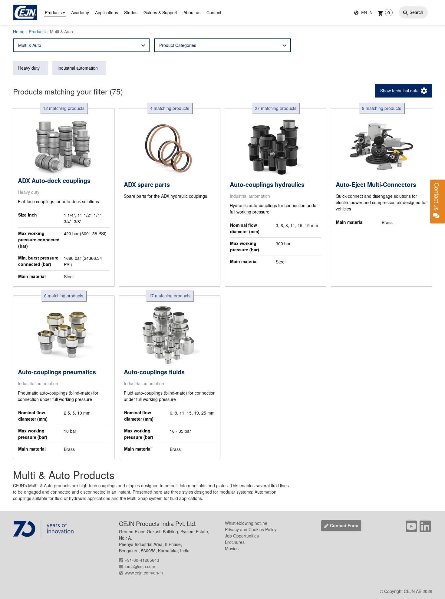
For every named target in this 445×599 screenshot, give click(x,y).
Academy (80, 12)
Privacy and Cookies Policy (250, 529)
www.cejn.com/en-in (144, 573)
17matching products (169, 296)
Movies (232, 548)
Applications (106, 12)
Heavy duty (29, 68)
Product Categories (177, 45)
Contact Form (344, 525)
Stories (130, 12)
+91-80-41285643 (142, 560)
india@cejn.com (140, 566)
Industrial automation (78, 68)
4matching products (169, 108)
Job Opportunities (242, 536)
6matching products (63, 296)
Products (53, 12)
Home (19, 31)
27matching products (275, 108)
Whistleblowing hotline (246, 523)
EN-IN (366, 12)
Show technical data (399, 91)
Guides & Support (160, 12)
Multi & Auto (29, 45)
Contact (213, 12)
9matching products (381, 108)
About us (191, 12)
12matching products (63, 108)
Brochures (235, 542)
